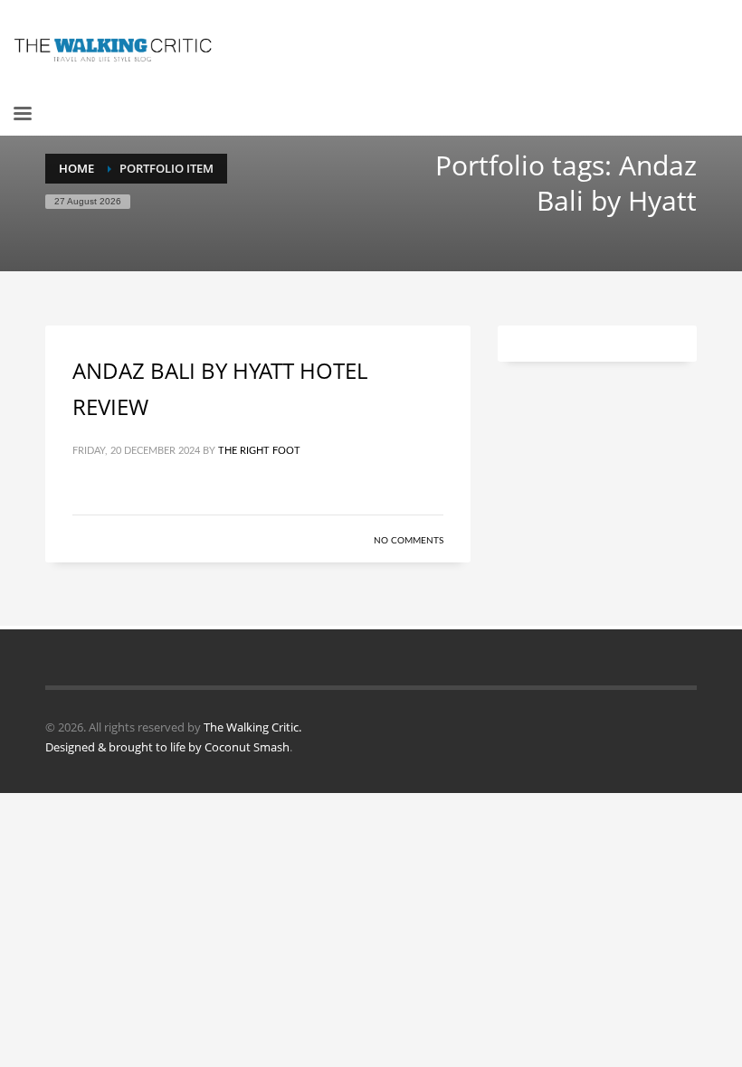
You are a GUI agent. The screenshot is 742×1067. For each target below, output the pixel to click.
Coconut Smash (247, 747)
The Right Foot (259, 451)
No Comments (408, 540)
